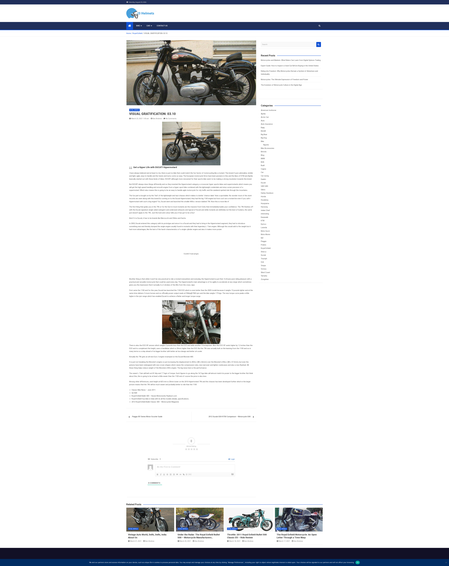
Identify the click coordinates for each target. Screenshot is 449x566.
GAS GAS (264, 186)
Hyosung (264, 207)
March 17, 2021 (284, 541)
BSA (262, 162)
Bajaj (262, 128)
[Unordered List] (174, 474)
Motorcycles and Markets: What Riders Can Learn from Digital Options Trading (291, 60)
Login (232, 459)
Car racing (265, 176)
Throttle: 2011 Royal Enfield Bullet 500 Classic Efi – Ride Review (247, 536)
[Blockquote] (177, 474)
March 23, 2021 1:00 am (140, 118)
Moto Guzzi (265, 231)
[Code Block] (180, 474)
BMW (263, 158)
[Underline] (164, 474)
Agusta (266, 145)
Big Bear (264, 134)
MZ (262, 238)
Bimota (263, 152)
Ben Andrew (157, 118)
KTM (262, 221)
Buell (262, 165)
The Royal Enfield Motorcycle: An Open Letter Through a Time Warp (297, 536)
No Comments (171, 118)
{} (187, 474)
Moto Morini (265, 234)
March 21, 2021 (135, 541)
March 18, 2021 (235, 541)
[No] (446, 562)
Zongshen (265, 279)
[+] (190, 474)
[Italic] (160, 474)
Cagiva (263, 169)
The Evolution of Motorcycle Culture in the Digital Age (281, 85)
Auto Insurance (267, 124)
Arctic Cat (265, 117)
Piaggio (263, 241)
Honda (263, 196)
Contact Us (162, 26)
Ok (358, 562)
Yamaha (264, 276)
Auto (263, 121)
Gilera (263, 190)
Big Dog (264, 138)
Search (318, 44)
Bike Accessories (267, 148)
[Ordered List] (170, 474)
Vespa (263, 265)
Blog (262, 155)
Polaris (263, 245)
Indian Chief (265, 210)
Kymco (263, 224)
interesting (265, 214)
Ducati (263, 183)
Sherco (263, 252)
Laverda (264, 227)
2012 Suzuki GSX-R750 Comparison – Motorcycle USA (229, 417)
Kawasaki (264, 217)
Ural (262, 262)
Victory (263, 269)
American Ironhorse (268, 110)
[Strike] (167, 474)
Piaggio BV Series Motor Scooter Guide (147, 417)
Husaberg (264, 200)
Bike (138, 26)
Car (148, 26)
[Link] (183, 474)
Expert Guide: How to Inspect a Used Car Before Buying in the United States (290, 66)
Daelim (263, 179)
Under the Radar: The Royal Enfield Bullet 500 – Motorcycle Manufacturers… (199, 536)
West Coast (265, 272)
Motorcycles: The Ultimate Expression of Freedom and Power (284, 79)
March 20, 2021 (185, 541)
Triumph (264, 259)
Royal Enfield (134, 110)
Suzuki (263, 255)
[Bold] (157, 474)
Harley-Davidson (267, 193)
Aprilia (263, 114)
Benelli (263, 131)
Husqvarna (265, 203)
